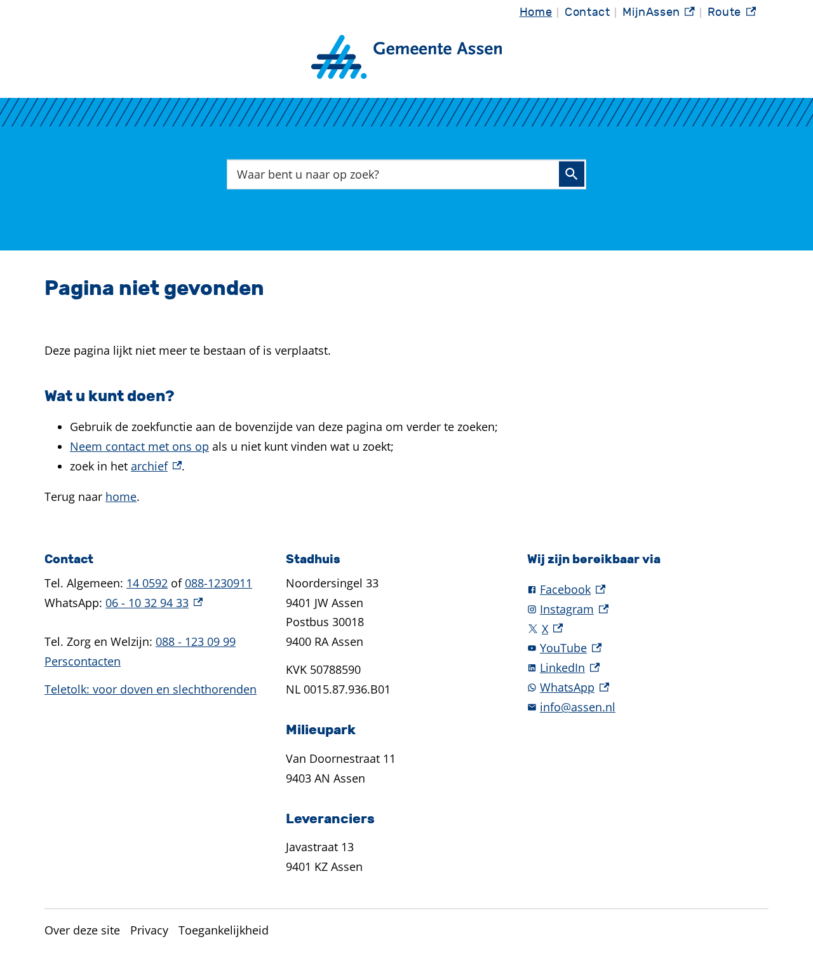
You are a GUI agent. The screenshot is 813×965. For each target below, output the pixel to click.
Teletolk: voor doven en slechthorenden (150, 689)
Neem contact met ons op (139, 446)
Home (536, 12)
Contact (587, 12)
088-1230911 (218, 583)
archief (156, 466)
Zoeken (571, 174)
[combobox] (406, 174)
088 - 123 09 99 (196, 641)
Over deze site (82, 930)
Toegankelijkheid (223, 930)
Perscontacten (82, 661)
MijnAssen (658, 15)
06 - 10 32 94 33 (154, 602)
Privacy (149, 930)
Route (732, 15)
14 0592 (147, 583)
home (121, 496)
